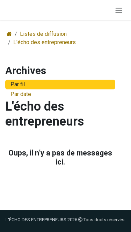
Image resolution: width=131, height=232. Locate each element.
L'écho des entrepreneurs (44, 42)
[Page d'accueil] (9, 34)
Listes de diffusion (43, 34)
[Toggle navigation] (119, 10)
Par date (20, 94)
